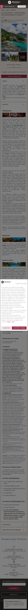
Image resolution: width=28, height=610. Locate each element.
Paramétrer (6, 328)
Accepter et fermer (19, 328)
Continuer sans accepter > (21, 283)
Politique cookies (10, 322)
